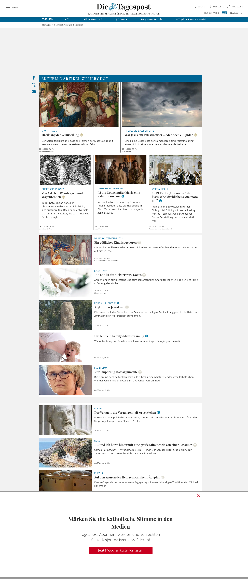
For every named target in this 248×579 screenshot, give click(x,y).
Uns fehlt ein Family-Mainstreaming (119, 336)
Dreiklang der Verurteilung (60, 135)
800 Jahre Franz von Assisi (191, 19)
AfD (67, 19)
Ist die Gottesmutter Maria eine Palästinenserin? (119, 194)
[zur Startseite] (124, 7)
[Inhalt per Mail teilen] (33, 92)
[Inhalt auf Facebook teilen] (33, 78)
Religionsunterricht (152, 19)
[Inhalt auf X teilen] (33, 85)
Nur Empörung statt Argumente (116, 372)
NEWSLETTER (236, 12)
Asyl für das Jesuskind (109, 307)
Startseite (46, 25)
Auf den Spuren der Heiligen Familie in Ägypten (127, 477)
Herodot (79, 25)
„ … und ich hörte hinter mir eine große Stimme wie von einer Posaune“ (143, 445)
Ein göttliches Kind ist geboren (115, 242)
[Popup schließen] (199, 496)
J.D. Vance (121, 19)
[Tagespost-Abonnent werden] (124, 534)
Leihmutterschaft (92, 19)
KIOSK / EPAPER (211, 12)
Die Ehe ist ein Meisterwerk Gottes (118, 275)
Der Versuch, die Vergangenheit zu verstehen (125, 412)
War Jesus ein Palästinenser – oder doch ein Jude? (159, 135)
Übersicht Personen (63, 25)
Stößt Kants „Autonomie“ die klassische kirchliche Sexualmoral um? (175, 197)
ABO (224, 12)
